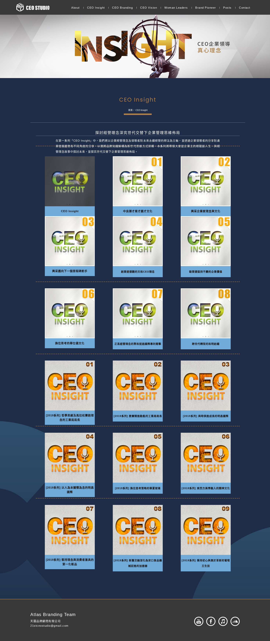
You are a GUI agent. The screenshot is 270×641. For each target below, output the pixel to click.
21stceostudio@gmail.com (49, 625)
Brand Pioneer (205, 7)
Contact (244, 7)
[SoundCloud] (234, 621)
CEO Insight (96, 7)
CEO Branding (122, 7)
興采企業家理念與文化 (205, 211)
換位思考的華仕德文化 (69, 343)
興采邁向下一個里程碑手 (69, 271)
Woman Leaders (176, 7)
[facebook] (209, 621)
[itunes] (221, 621)
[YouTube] (197, 621)
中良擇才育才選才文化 (137, 211)
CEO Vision (148, 7)
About (75, 7)
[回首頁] (32, 7)
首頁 (130, 110)
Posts (227, 7)
